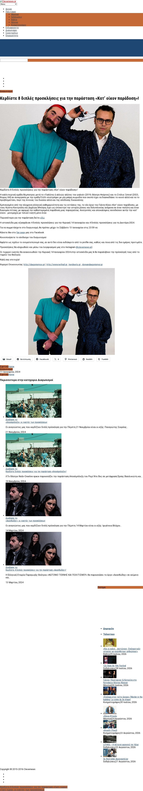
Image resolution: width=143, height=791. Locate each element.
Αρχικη (9, 9)
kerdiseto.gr (75, 264)
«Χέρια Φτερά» (110, 716)
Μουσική (15, 14)
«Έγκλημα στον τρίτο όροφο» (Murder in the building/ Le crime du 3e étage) (122, 698)
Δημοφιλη (108, 628)
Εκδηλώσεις (16, 17)
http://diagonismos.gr (34, 264)
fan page (20, 232)
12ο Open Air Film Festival (114, 665)
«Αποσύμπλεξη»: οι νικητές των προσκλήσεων (26, 422)
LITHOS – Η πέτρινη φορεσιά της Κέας (121, 744)
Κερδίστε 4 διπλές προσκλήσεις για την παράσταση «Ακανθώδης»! (36, 570)
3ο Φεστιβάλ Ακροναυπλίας (115, 759)
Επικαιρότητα (12, 35)
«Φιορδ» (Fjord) (110, 730)
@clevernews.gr (84, 247)
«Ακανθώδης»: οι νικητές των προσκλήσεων (25, 520)
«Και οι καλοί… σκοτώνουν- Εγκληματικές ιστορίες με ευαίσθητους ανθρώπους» (121, 650)
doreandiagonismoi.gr (92, 264)
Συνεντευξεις (12, 33)
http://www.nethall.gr (57, 264)
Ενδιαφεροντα (12, 27)
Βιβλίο (14, 19)
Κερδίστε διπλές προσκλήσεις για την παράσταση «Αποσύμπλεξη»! (36, 471)
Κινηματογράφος (18, 25)
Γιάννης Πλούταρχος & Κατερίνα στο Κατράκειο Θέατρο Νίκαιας (120, 681)
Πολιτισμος (11, 11)
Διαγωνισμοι (11, 30)
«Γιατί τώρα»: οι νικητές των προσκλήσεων (22, 789)
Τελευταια (108, 634)
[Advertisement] (71, 68)
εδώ (42, 217)
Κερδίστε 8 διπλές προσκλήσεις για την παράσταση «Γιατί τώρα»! (33, 787)
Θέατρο (14, 22)
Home (11, 366)
